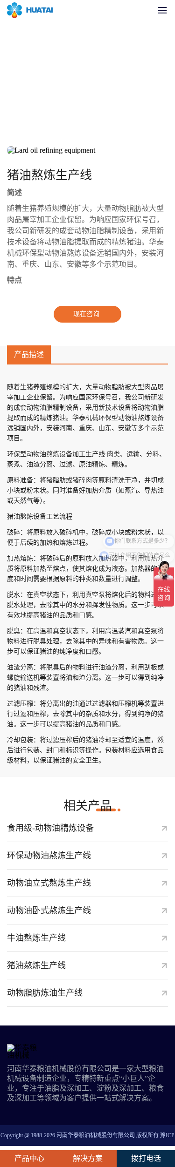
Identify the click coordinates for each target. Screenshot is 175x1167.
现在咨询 (86, 313)
